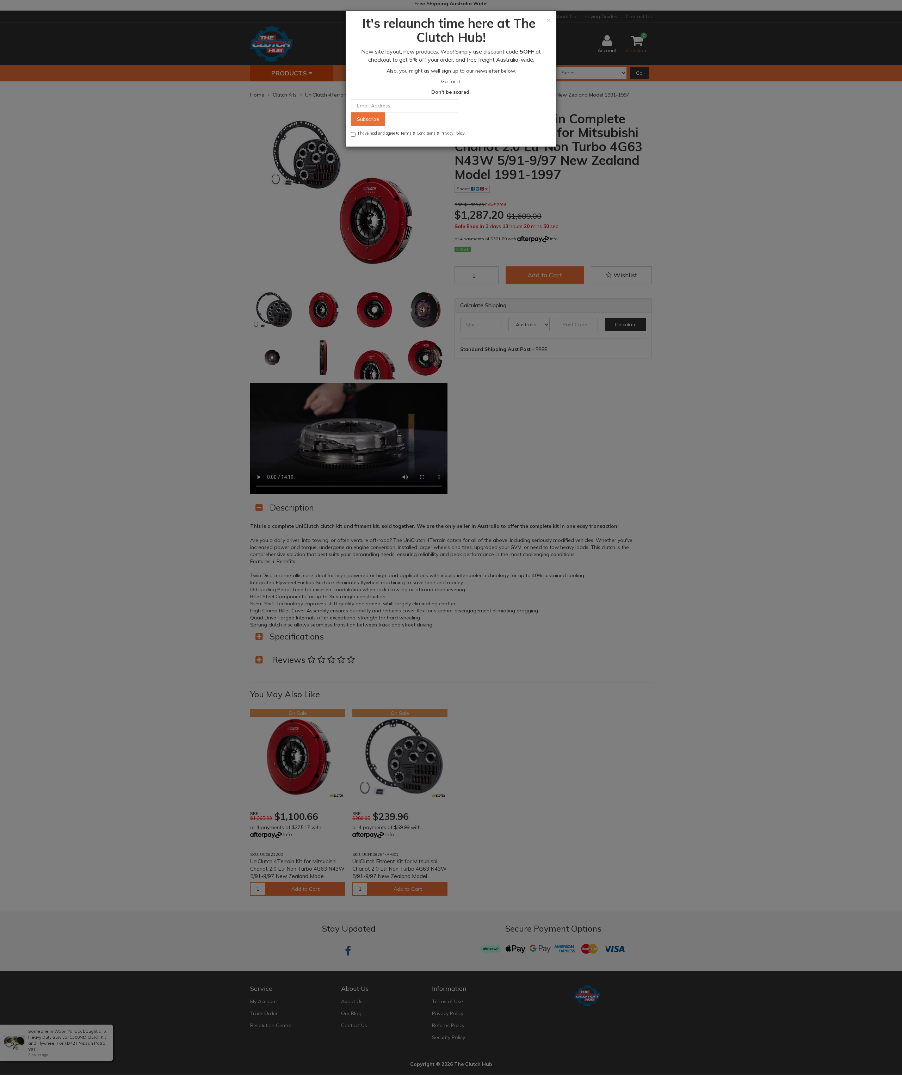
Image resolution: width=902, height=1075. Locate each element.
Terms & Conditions (417, 133)
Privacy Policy (452, 133)
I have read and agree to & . (412, 133)
